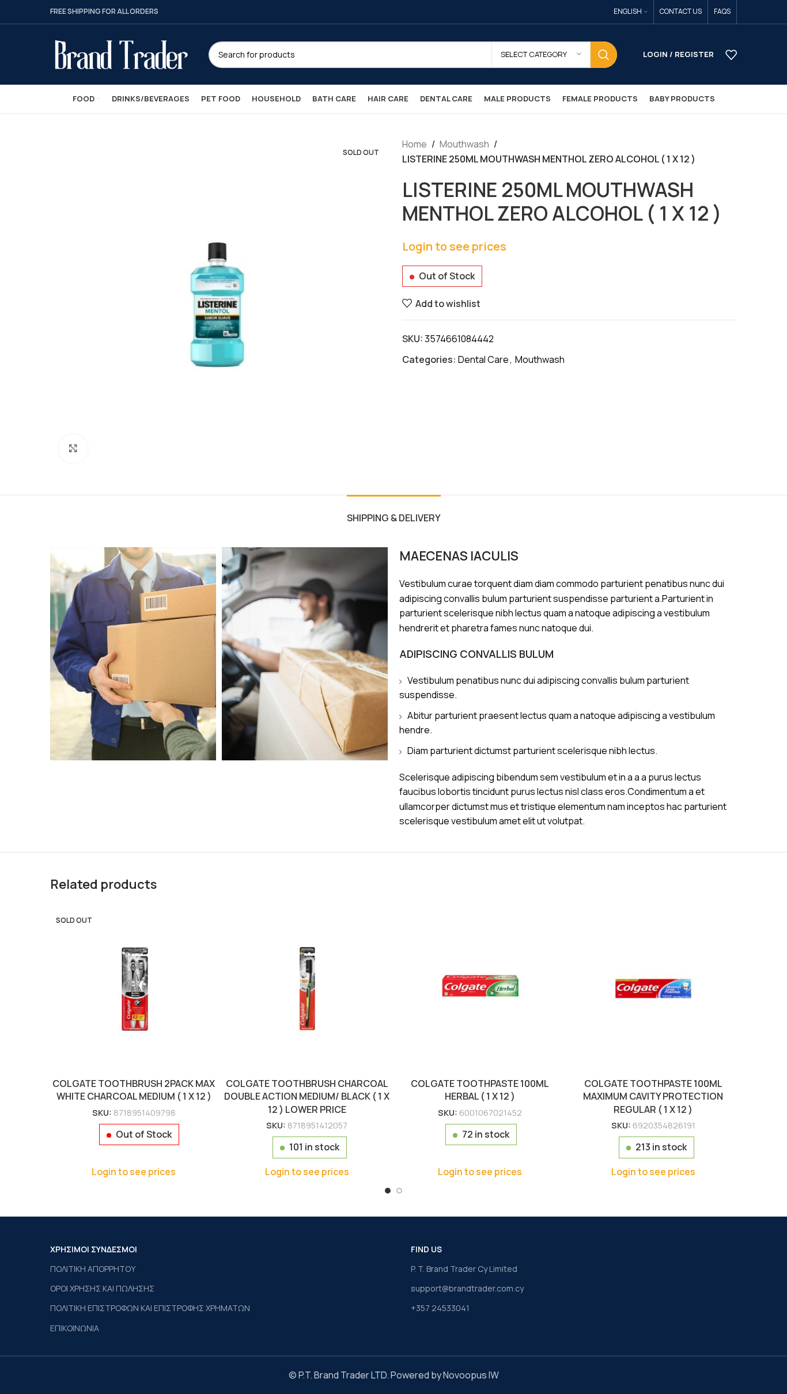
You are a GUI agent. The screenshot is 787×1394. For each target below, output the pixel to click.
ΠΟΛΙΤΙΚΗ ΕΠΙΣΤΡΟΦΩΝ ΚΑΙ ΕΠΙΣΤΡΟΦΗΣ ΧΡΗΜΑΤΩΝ (150, 1307)
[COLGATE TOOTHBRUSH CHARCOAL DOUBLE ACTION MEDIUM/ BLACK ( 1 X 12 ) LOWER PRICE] (307, 989)
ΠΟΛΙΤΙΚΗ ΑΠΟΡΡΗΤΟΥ (92, 1268)
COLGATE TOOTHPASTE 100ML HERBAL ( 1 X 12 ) (480, 1090)
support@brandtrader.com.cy (467, 1288)
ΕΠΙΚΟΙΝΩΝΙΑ (74, 1328)
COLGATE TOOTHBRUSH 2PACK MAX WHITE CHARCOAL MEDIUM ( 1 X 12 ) (133, 1090)
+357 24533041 (440, 1307)
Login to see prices (454, 246)
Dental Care (483, 359)
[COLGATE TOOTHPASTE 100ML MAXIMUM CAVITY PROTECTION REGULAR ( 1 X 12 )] (653, 989)
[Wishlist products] (731, 54)
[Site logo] (120, 53)
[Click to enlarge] (73, 448)
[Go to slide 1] (388, 1191)
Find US (426, 1249)
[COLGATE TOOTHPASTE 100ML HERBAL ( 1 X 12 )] (480, 989)
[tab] (394, 512)
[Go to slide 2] (399, 1191)
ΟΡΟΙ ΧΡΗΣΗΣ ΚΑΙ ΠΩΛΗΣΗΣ (102, 1288)
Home (414, 144)
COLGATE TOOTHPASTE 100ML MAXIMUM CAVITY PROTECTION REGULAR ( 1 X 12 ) (653, 1096)
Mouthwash (464, 144)
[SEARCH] (604, 54)
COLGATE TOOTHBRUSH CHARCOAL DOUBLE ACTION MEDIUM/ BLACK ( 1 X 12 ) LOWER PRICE (306, 1096)
